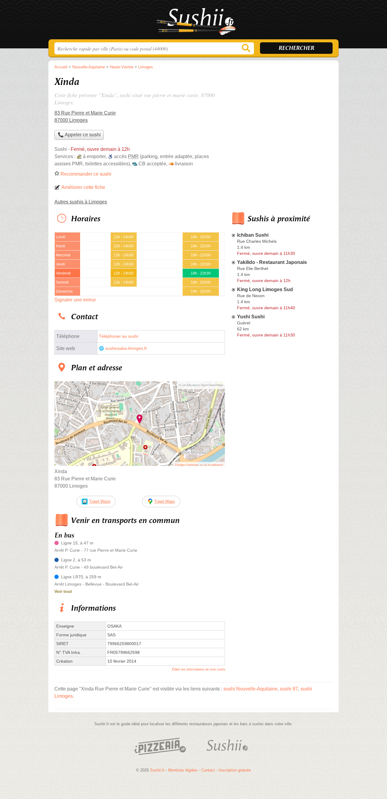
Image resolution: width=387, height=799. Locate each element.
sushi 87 (289, 688)
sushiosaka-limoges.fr (126, 348)
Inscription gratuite (235, 770)
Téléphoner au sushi (118, 336)
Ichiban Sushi (252, 235)
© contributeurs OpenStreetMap (201, 385)
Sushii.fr (193, 21)
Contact (208, 770)
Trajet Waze (99, 501)
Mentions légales (183, 770)
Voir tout (63, 591)
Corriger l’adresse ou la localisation (199, 464)
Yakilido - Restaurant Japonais (272, 262)
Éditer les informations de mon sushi (198, 669)
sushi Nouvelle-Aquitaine (250, 688)
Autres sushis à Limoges (80, 201)
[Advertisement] (282, 116)
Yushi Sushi (251, 316)
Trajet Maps (164, 501)
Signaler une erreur (75, 299)
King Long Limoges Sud (265, 289)
